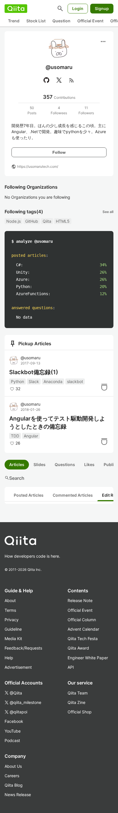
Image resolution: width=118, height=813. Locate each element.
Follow (59, 152)
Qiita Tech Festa (83, 638)
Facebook (14, 721)
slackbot (75, 381)
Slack (34, 381)
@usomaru (30, 357)
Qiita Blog (14, 785)
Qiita (47, 221)
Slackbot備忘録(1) (33, 372)
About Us (13, 766)
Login (77, 8)
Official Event (90, 20)
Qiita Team (78, 692)
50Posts (31, 110)
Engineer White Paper (88, 657)
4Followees (59, 110)
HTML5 (63, 221)
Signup (102, 8)
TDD (15, 435)
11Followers (86, 110)
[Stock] (104, 387)
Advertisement (18, 667)
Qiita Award (78, 648)
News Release (18, 794)
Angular (31, 435)
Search (14, 478)
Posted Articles (29, 495)
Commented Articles (73, 495)
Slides (40, 464)
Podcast (12, 740)
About (10, 600)
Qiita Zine (76, 702)
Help (9, 657)
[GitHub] (46, 80)
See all (108, 212)
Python (17, 381)
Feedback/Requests (23, 648)
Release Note (80, 600)
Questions (65, 464)
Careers (12, 775)
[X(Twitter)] (59, 80)
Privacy (12, 619)
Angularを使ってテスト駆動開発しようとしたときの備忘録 (57, 422)
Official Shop (80, 711)
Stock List (36, 20)
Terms (10, 610)
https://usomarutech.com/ (37, 166)
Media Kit (13, 638)
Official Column (82, 619)
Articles (16, 464)
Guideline (13, 629)
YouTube (13, 731)
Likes (89, 464)
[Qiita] (16, 8)
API (71, 667)
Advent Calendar (83, 629)
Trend (13, 20)
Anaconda (53, 381)
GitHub (31, 221)
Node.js (13, 221)
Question (61, 20)
